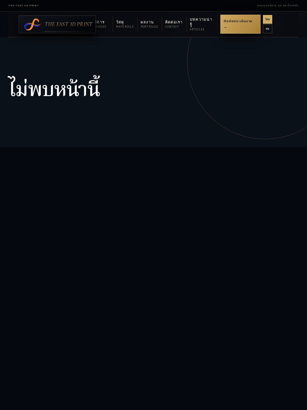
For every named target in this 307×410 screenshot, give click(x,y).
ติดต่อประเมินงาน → (238, 24)
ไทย (267, 19)
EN (268, 29)
